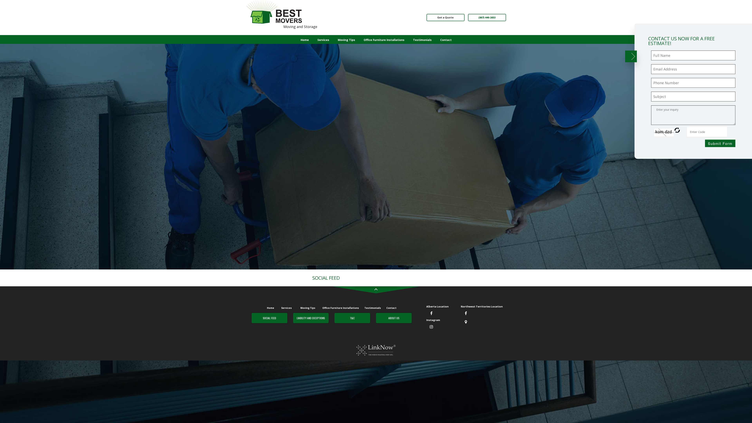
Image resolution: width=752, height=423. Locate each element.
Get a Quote (445, 17)
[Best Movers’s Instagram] (431, 327)
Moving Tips (346, 40)
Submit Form (720, 143)
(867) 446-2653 (486, 17)
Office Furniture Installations (384, 40)
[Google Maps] (466, 322)
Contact (446, 40)
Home (305, 40)
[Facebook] (431, 313)
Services (323, 40)
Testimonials (422, 40)
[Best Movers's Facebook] (466, 313)
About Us (393, 318)
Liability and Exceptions (311, 318)
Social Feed (269, 318)
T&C (352, 318)
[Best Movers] (274, 12)
